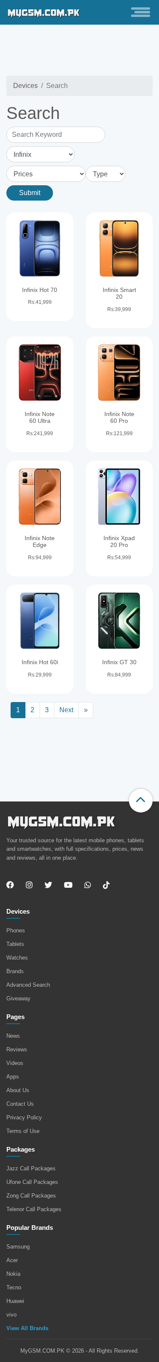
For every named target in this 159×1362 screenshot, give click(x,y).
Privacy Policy (24, 1117)
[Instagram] (29, 885)
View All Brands (27, 1328)
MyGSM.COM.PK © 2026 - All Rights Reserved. (79, 1351)
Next (66, 710)
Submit (29, 192)
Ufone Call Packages (32, 1182)
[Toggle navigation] (140, 12)
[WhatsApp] (87, 885)
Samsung (18, 1246)
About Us (17, 1090)
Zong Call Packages (31, 1195)
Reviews (16, 1049)
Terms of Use (22, 1131)
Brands (15, 971)
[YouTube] (68, 885)
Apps (12, 1076)
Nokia (13, 1274)
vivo (11, 1314)
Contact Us (20, 1104)
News (13, 1036)
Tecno (13, 1287)
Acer (12, 1260)
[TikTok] (106, 885)
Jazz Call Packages (31, 1168)
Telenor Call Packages (33, 1209)
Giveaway (18, 998)
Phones (15, 930)
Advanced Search (28, 985)
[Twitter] (48, 885)
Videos (14, 1063)
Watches (17, 957)
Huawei (15, 1301)
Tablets (15, 944)
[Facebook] (12, 885)
